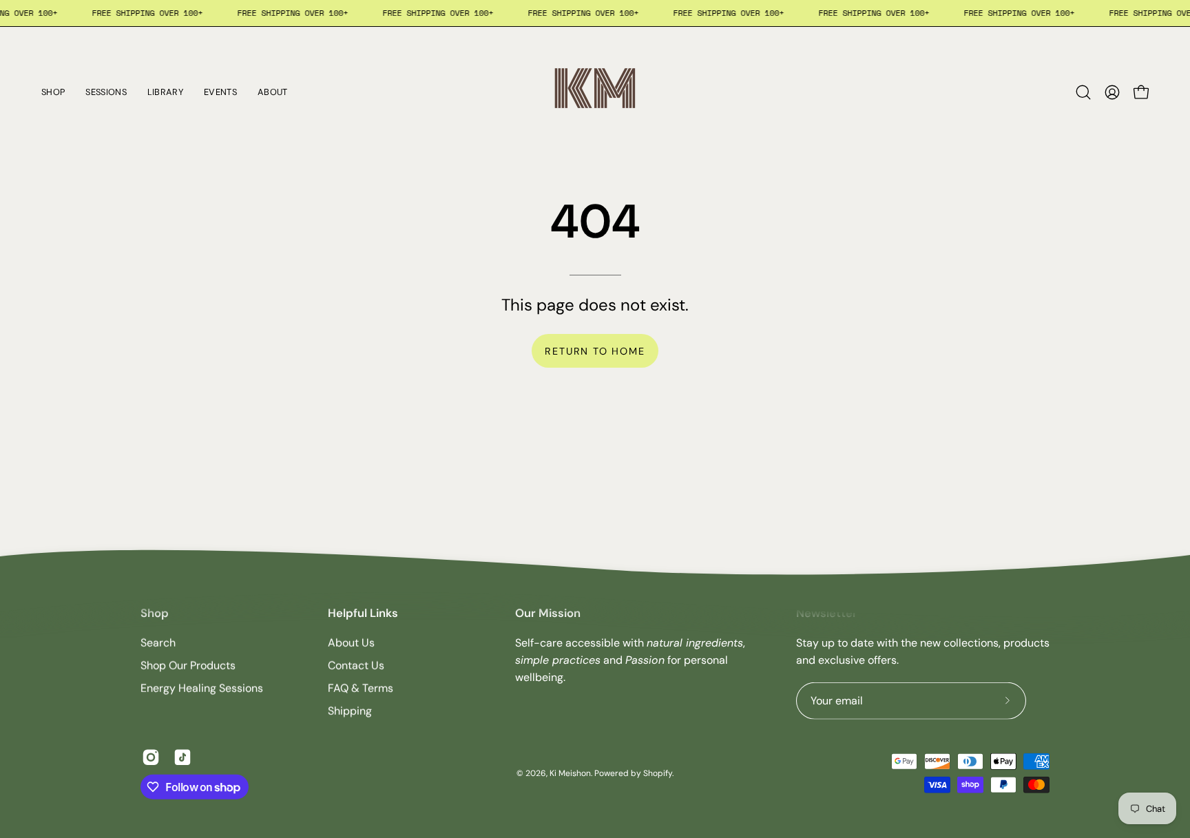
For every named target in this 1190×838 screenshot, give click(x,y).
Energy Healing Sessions (201, 688)
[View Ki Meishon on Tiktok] (182, 757)
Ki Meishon (570, 772)
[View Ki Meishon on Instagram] (150, 757)
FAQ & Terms (360, 688)
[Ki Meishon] (595, 92)
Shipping (350, 711)
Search (158, 643)
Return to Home (595, 351)
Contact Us (356, 665)
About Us (351, 643)
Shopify (657, 772)
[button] (1083, 92)
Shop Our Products (188, 665)
